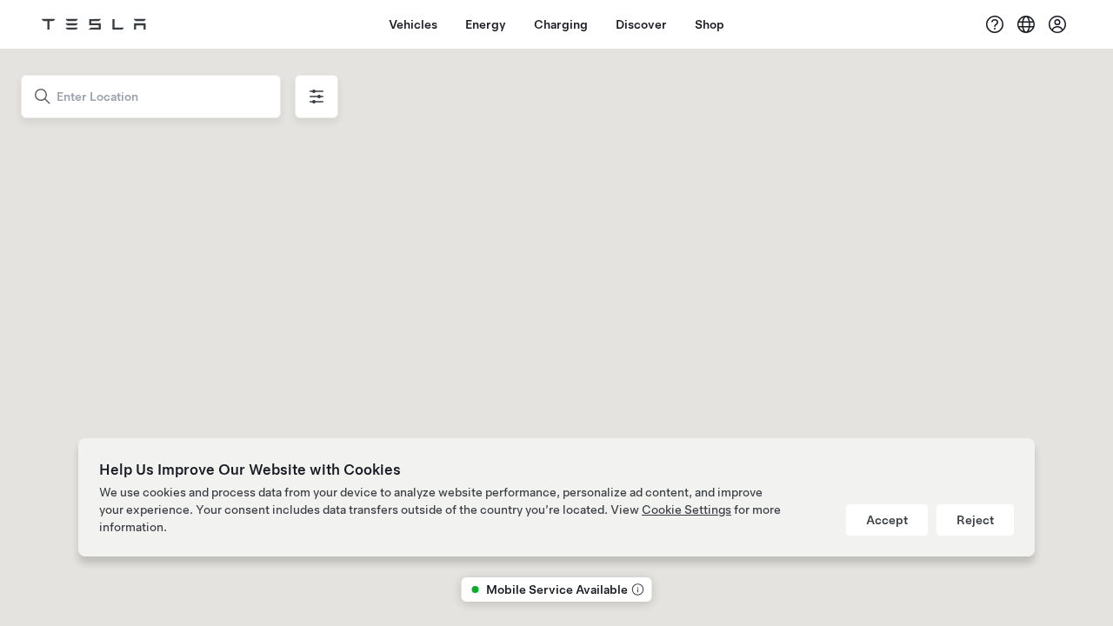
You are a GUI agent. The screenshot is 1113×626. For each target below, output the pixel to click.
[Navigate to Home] (94, 24)
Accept (887, 520)
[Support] (995, 24)
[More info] (636, 589)
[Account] (1057, 24)
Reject (975, 520)
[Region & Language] (1026, 24)
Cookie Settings (686, 509)
